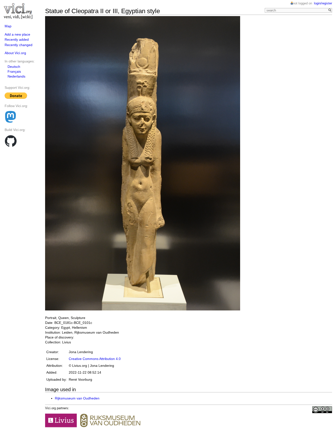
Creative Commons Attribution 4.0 (95, 359)
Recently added (17, 39)
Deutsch (14, 67)
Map (8, 26)
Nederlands (16, 76)
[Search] (329, 10)
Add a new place (17, 34)
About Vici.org (15, 53)
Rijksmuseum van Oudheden (77, 398)
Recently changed (18, 45)
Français (14, 71)
